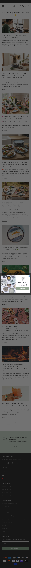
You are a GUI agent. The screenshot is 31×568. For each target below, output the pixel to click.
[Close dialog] (29, 276)
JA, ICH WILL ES (23, 288)
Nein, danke (23, 291)
